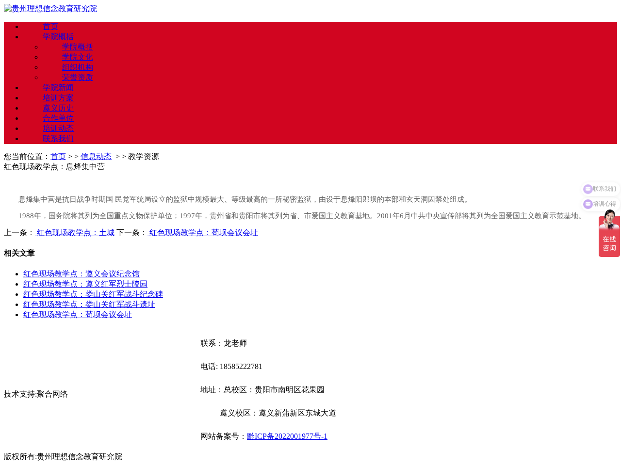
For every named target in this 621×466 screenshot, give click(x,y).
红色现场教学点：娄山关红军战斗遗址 (89, 304)
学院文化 (77, 57)
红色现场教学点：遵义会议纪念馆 (81, 274)
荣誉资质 (77, 77)
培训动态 (58, 128)
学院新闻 (58, 87)
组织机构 (77, 67)
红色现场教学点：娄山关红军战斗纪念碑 (93, 294)
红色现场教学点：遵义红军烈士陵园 (85, 284)
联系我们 (58, 138)
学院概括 (58, 36)
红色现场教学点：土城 (74, 232)
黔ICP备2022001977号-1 (287, 436)
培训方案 (58, 98)
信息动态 (96, 156)
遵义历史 (58, 108)
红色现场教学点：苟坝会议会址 (202, 232)
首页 (50, 26)
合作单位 (58, 118)
